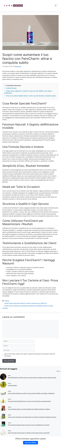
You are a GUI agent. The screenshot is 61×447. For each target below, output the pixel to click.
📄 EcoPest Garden (10, 88)
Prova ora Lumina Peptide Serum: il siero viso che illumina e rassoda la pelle (29, 401)
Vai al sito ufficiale (30, 442)
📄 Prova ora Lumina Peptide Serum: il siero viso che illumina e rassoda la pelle (30, 96)
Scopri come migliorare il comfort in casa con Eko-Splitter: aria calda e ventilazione (31, 393)
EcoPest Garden (12, 385)
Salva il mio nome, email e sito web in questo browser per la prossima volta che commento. (29, 355)
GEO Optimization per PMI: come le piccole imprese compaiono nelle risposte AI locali (32, 377)
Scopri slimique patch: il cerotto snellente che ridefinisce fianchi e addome (29, 409)
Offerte (7, 301)
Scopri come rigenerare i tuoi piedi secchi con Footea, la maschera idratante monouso (32, 417)
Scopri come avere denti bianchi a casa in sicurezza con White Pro (26, 303)
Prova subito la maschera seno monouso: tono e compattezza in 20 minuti (28, 425)
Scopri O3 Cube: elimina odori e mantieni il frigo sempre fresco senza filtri (29, 433)
